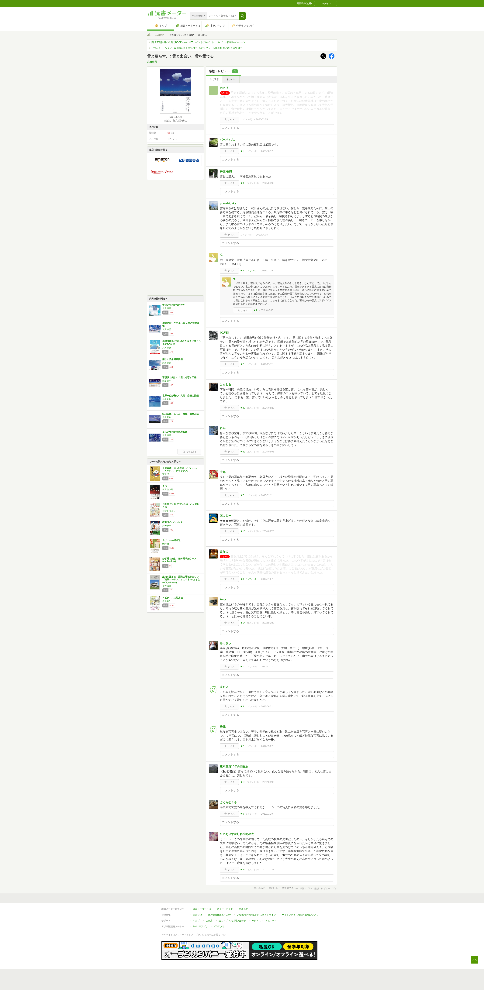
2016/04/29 (268, 408)
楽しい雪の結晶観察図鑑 (174, 432)
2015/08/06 (268, 452)
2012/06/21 (267, 706)
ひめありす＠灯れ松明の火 (237, 834)
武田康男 (159, 34)
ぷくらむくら (228, 802)
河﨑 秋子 (166, 525)
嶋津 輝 (165, 544)
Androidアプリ (200, 926)
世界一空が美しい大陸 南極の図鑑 (180, 395)
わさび (224, 87)
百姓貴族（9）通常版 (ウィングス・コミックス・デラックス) (180, 469)
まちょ (224, 686)
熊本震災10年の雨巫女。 (235, 766)
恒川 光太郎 (167, 489)
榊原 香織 (226, 171)
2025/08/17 (267, 151)
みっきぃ (225, 643)
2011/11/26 (268, 869)
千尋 (223, 471)
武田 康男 (166, 308)
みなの (224, 551)
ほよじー (225, 515)
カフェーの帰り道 (171, 540)
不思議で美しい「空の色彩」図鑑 (179, 377)
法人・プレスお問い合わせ (232, 921)
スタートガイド (225, 909)
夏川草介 (166, 601)
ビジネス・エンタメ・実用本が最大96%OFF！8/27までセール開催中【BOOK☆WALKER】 (198, 48)
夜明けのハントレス (172, 522)
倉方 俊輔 (166, 586)
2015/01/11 (267, 495)
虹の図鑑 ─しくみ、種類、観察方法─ (181, 413)
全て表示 (214, 79)
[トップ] (148, 35)
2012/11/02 (267, 666)
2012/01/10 (267, 814)
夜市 (164, 486)
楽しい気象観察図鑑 (172, 359)
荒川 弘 (165, 474)
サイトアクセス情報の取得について (300, 915)
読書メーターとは (202, 909)
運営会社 (197, 915)
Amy (223, 599)
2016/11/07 (267, 364)
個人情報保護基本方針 (219, 915)
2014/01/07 (267, 579)
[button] (242, 16)
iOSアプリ (219, 926)
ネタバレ (231, 79)
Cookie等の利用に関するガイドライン (256, 915)
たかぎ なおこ (168, 510)
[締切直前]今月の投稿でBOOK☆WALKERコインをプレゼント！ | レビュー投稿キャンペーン (198, 42)
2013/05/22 (268, 623)
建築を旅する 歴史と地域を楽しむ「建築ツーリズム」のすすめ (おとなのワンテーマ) (181, 579)
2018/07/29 (267, 271)
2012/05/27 (267, 746)
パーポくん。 (228, 139)
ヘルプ (196, 921)
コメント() (246, 119)
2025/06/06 (268, 183)
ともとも (225, 384)
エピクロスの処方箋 (172, 597)
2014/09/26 (268, 531)
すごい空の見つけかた (173, 305)
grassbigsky (228, 203)
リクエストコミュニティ (264, 921)
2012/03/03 (268, 782)
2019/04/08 (262, 235)
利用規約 (243, 909)
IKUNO (224, 332)
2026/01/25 (262, 119)
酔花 (223, 726)
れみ (223, 428)
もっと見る (191, 451)
